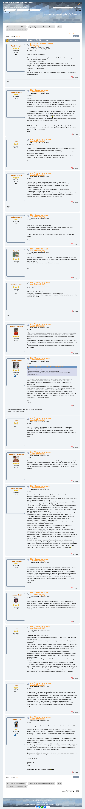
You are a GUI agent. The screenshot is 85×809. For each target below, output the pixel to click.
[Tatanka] (15, 377)
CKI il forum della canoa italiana (18, 3)
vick (16, 629)
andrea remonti (16, 92)
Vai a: (63, 791)
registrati (25, 7)
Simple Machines (48, 800)
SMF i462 (34, 800)
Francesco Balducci (16, 454)
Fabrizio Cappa (16, 561)
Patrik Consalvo (16, 46)
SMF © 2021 (41, 800)
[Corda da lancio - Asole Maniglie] (41, 45)
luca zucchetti (17, 595)
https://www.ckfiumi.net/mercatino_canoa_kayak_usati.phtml (60, 13)
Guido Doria (16, 719)
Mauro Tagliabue (16, 488)
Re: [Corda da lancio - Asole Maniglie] (40, 91)
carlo (16, 141)
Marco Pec (16, 251)
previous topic (70, 33)
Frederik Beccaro (16, 326)
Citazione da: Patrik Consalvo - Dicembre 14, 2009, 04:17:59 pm (47, 367)
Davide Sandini (16, 360)
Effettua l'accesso (14, 7)
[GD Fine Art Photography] (15, 736)
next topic (77, 33)
